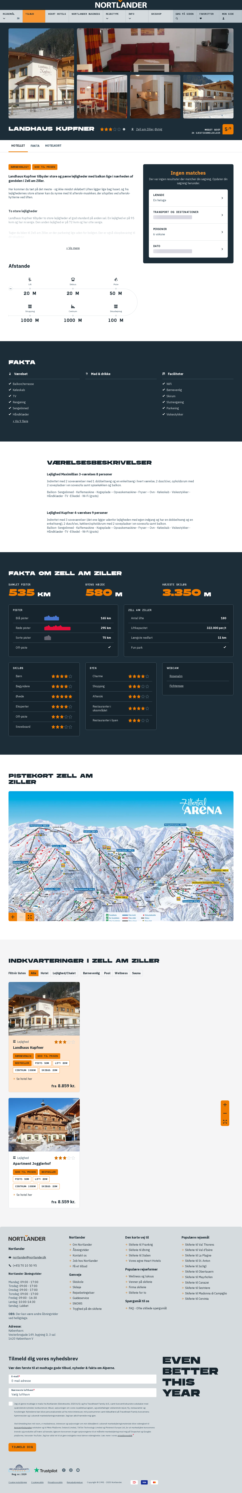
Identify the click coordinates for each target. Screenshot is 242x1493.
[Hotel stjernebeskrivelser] (124, 129)
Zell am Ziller (144, 129)
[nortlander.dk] (27, 1238)
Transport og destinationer (176, 212)
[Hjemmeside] (121, 5)
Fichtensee (177, 686)
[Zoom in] (225, 1104)
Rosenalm (176, 676)
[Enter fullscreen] (225, 1121)
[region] (159, 1056)
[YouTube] (78, 1470)
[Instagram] (71, 1470)
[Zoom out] (225, 1113)
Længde (158, 195)
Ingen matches (188, 173)
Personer (160, 229)
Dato (156, 246)
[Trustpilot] (45, 1470)
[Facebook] (64, 1470)
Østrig (158, 129)
